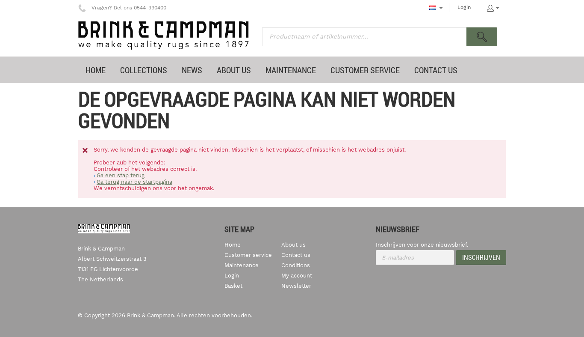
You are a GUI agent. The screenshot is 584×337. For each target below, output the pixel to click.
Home (232, 245)
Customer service (248, 255)
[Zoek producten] (481, 36)
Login (464, 7)
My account (296, 275)
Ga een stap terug (121, 175)
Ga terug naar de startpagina (134, 182)
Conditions (295, 265)
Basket (233, 286)
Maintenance (241, 265)
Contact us (295, 255)
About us (293, 245)
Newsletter (296, 286)
